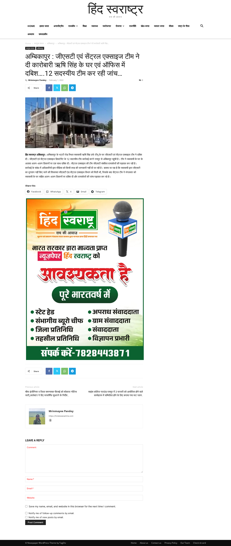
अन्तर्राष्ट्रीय (59, 26)
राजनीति (132, 26)
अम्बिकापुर (50, 43)
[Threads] (51, 420)
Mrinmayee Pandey (37, 80)
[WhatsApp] (64, 87)
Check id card (199, 542)
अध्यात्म (31, 34)
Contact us (156, 542)
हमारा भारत (44, 26)
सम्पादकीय (43, 34)
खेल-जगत (145, 26)
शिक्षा (85, 26)
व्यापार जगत (159, 26)
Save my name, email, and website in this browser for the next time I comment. (72, 506)
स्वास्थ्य (94, 26)
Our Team (185, 542)
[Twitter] (56, 87)
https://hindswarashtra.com (61, 416)
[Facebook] (49, 87)
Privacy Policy (171, 542)
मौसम (171, 26)
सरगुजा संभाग (39, 43)
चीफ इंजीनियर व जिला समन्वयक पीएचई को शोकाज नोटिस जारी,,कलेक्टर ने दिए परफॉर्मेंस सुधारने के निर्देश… (51, 393)
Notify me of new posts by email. (46, 517)
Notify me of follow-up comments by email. (51, 513)
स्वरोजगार (107, 26)
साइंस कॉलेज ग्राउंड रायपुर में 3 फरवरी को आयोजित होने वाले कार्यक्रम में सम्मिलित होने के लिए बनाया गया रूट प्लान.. (115, 393)
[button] (202, 26)
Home (31, 26)
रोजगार (119, 26)
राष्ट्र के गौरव (183, 26)
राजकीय (71, 26)
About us (144, 542)
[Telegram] (72, 87)
